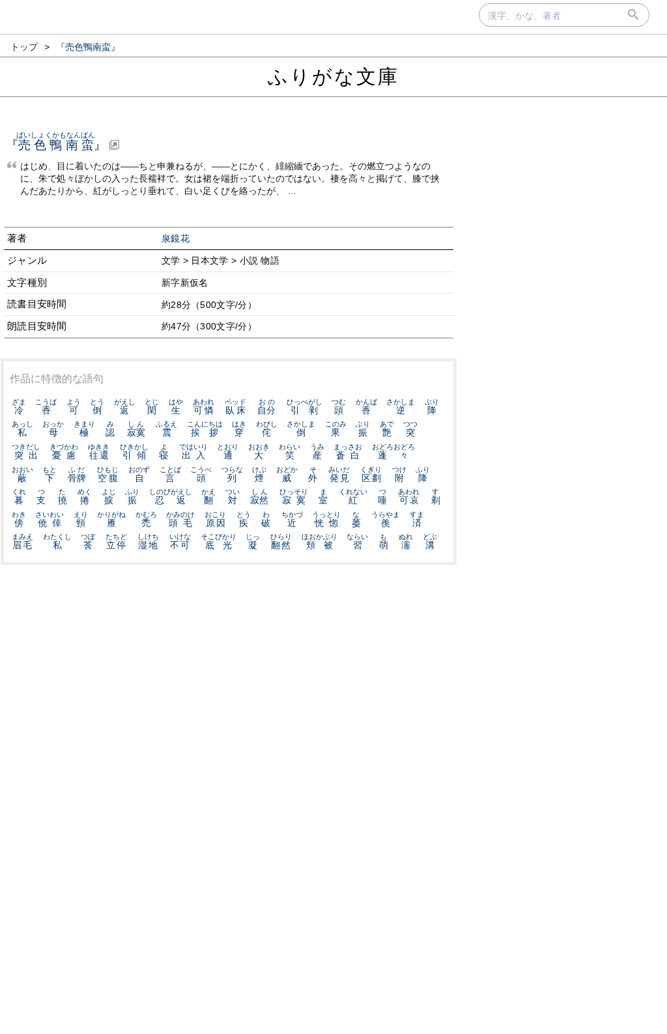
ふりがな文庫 (333, 76)
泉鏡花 (176, 239)
